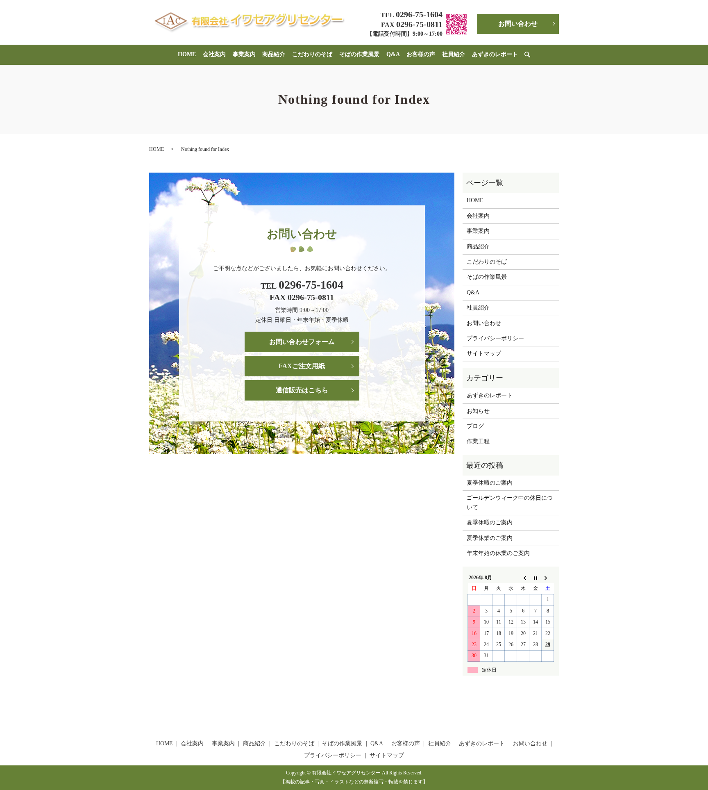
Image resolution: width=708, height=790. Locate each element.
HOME (187, 54)
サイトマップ (484, 354)
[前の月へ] (523, 577)
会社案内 (214, 54)
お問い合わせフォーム (302, 341)
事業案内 (244, 54)
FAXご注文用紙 (302, 365)
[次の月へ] (548, 577)
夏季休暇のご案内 (490, 483)
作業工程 (478, 441)
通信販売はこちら (302, 390)
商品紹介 (273, 54)
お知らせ (478, 411)
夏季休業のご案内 (490, 538)
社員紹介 (453, 54)
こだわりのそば (312, 54)
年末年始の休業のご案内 (498, 553)
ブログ (475, 426)
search (531, 55)
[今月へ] (535, 577)
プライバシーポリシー (495, 338)
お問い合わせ (518, 23)
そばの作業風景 (359, 54)
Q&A (393, 54)
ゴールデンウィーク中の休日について (510, 502)
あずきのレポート (495, 54)
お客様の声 (420, 54)
